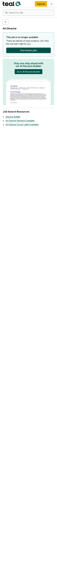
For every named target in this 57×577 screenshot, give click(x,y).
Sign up (41, 3)
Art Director (10, 28)
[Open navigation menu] (51, 4)
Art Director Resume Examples (20, 120)
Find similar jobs (28, 50)
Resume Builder (13, 116)
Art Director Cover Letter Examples (22, 124)
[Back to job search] (5, 22)
